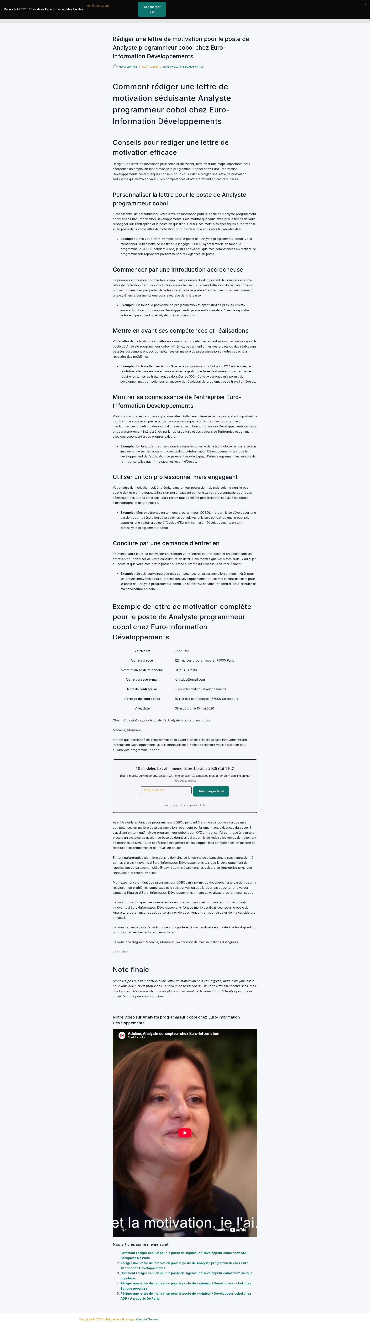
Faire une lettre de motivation (183, 66)
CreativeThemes (147, 1319)
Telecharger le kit (211, 791)
